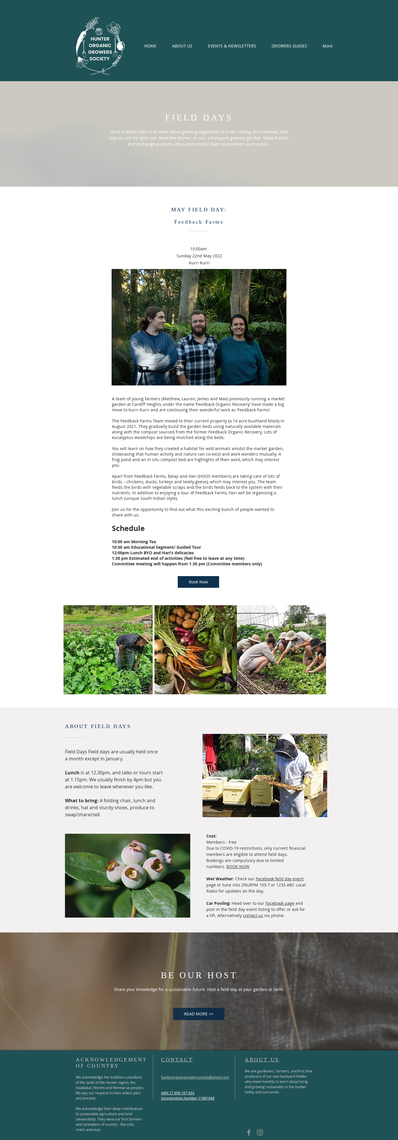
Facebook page (279, 903)
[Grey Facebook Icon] (249, 1132)
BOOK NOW (237, 866)
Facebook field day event (280, 878)
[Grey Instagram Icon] (260, 1132)
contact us (253, 915)
